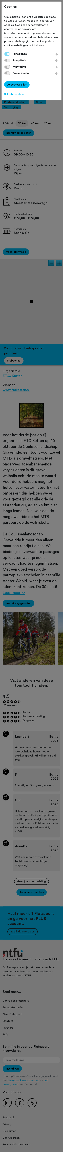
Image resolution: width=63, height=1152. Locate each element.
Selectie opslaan (14, 94)
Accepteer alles (17, 84)
